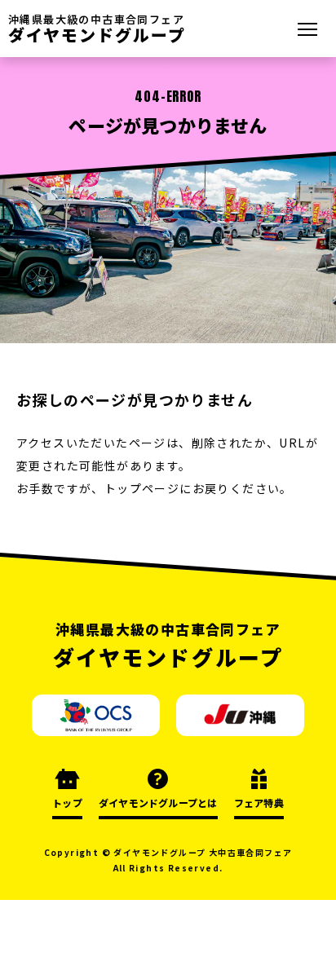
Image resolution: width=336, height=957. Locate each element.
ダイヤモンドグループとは (158, 802)
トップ (67, 802)
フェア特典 (259, 802)
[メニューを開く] (307, 28)
